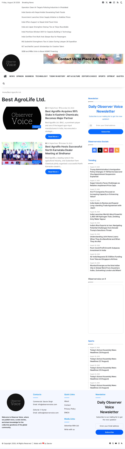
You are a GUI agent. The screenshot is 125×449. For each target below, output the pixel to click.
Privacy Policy (70, 409)
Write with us (69, 429)
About (66, 401)
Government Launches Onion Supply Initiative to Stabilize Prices (46, 17)
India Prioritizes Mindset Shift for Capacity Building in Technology (46, 32)
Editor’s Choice (89, 76)
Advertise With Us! (71, 426)
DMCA (66, 413)
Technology (41, 76)
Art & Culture (73, 76)
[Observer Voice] (11, 63)
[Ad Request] (83, 63)
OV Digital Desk (52, 108)
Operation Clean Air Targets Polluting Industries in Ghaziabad (45, 7)
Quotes (120, 76)
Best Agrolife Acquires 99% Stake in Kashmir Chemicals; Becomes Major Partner (62, 115)
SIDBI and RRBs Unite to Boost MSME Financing (40, 51)
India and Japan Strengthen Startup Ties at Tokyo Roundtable (45, 27)
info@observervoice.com (47, 404)
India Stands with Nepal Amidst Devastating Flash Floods (43, 12)
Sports (102, 76)
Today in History (57, 76)
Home (4, 92)
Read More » (53, 136)
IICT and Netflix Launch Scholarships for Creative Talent (43, 46)
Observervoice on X (97, 279)
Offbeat (111, 76)
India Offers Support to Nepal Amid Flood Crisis (40, 22)
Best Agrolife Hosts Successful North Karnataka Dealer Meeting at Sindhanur (63, 150)
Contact (67, 405)
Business (29, 76)
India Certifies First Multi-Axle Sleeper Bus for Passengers (44, 37)
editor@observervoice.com (48, 413)
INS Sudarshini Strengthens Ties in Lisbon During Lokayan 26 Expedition (49, 42)
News (12, 76)
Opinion (20, 76)
